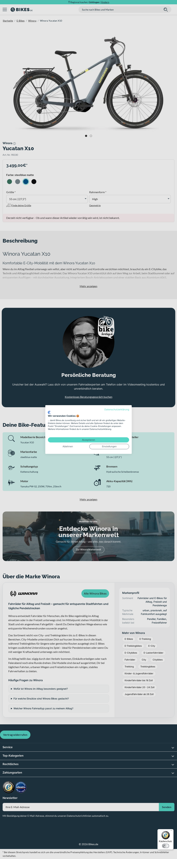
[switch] (165, 846)
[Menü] (171, 831)
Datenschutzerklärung (116, 409)
